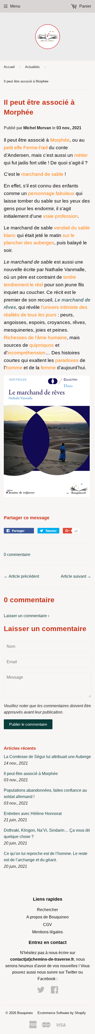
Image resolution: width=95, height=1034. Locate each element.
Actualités (32, 67)
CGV (47, 924)
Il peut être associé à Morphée (31, 773)
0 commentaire (17, 554)
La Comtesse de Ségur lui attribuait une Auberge (47, 757)
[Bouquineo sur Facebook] (54, 991)
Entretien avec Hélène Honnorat (33, 813)
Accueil (9, 67)
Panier (84, 6)
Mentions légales (47, 932)
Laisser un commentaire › (26, 616)
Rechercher (47, 910)
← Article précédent (21, 576)
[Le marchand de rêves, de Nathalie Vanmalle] (47, 495)
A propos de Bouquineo (47, 917)
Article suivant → (76, 576)
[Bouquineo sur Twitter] (41, 991)
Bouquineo (25, 1013)
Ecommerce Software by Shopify (61, 1013)
